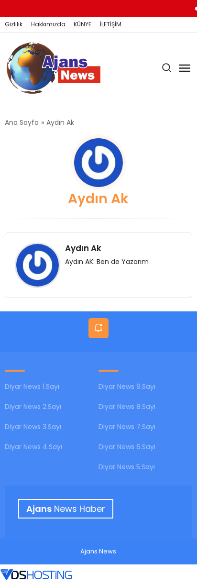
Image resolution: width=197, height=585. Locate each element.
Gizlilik (13, 24)
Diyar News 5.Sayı (126, 467)
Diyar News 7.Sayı (126, 426)
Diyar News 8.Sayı (126, 406)
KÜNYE (82, 24)
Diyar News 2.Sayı (33, 406)
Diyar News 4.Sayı (33, 447)
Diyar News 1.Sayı (32, 386)
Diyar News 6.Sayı (126, 447)
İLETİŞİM (110, 24)
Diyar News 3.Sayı (33, 426)
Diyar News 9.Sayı (126, 386)
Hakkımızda (48, 24)
